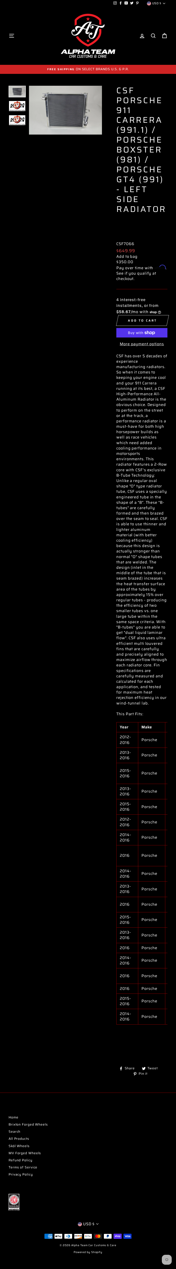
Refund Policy (20, 1160)
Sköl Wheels (19, 1146)
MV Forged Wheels (25, 1153)
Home (13, 1117)
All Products (19, 1138)
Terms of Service (23, 1167)
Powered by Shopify (88, 1252)
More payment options (142, 344)
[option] (88, 69)
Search (14, 1131)
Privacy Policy (21, 1174)
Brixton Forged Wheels (28, 1124)
